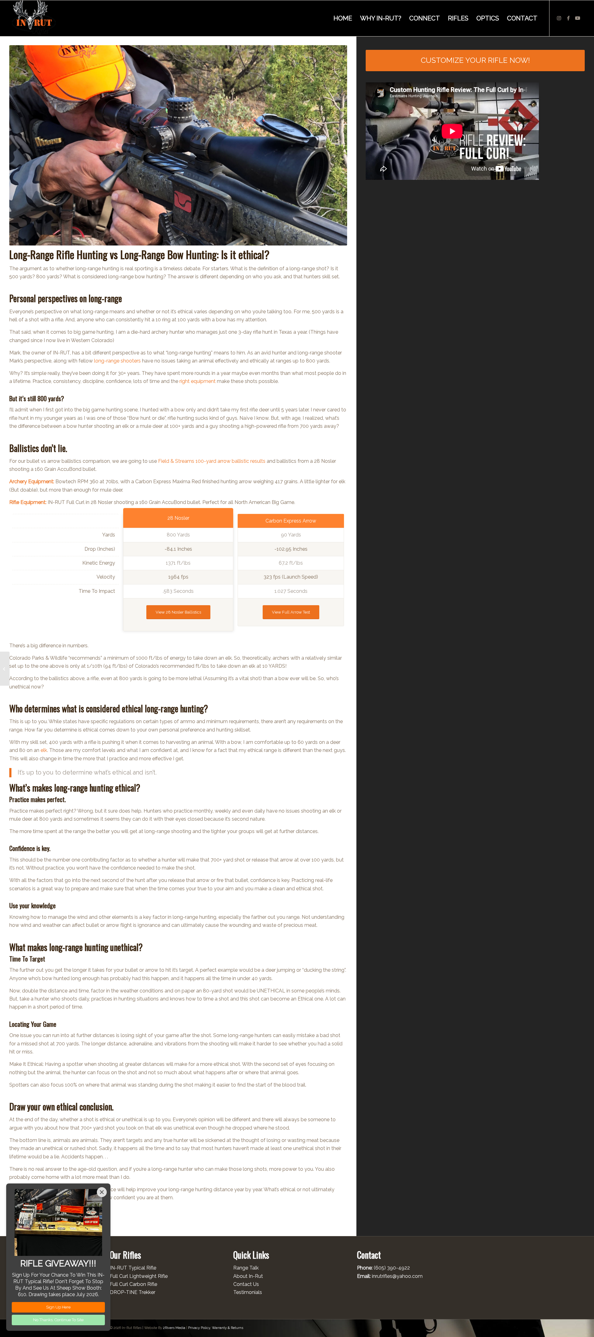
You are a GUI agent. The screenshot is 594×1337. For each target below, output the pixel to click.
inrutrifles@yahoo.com (397, 1276)
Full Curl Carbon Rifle (133, 1284)
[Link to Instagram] (559, 18)
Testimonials (247, 1292)
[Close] (102, 1192)
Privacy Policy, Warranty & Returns (215, 1328)
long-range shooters (117, 361)
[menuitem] (342, 18)
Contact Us (246, 1284)
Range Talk (246, 1268)
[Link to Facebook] (568, 18)
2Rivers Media (174, 1328)
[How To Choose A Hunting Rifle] (5, 669)
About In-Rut (248, 1276)
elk (44, 750)
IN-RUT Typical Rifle (133, 1268)
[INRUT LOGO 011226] (34, 18)
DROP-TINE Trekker (132, 1292)
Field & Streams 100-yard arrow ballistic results (211, 461)
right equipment (197, 381)
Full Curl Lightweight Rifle (139, 1276)
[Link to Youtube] (577, 18)
